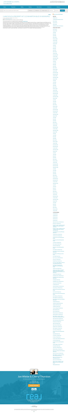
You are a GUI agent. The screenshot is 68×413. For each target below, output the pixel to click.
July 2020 (54, 133)
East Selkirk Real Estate (56, 256)
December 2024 (55, 54)
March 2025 (55, 51)
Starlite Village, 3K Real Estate (57, 344)
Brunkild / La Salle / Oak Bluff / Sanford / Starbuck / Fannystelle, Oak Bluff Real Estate (59, 226)
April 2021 (54, 120)
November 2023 (55, 74)
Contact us (49, 7)
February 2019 (55, 160)
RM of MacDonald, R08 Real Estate (58, 320)
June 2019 (54, 154)
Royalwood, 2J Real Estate (57, 321)
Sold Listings (55, 24)
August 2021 (55, 115)
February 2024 (55, 69)
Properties (13, 7)
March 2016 (55, 207)
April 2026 (54, 35)
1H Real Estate (55, 215)
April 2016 (54, 205)
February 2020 (55, 141)
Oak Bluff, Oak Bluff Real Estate (58, 303)
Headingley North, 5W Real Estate (58, 275)
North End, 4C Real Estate (57, 291)
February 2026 (55, 38)
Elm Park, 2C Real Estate (56, 259)
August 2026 (55, 30)
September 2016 (55, 199)
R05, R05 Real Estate (56, 309)
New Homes (39, 7)
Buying (30, 7)
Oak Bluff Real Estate (56, 301)
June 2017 (54, 186)
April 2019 (54, 157)
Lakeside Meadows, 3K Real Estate (58, 286)
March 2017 (55, 191)
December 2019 (55, 144)
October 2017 (55, 181)
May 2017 (54, 188)
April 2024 (54, 66)
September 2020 (55, 130)
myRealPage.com (34, 406)
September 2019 (55, 149)
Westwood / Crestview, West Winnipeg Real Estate (57, 358)
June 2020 (54, 135)
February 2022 (55, 106)
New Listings (55, 21)
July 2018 (54, 168)
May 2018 (54, 172)
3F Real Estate (55, 220)
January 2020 (55, 143)
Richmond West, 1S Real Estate (58, 314)
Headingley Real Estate (56, 279)
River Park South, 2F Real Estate (58, 318)
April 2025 (54, 50)
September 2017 (55, 183)
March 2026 (55, 37)
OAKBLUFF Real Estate (56, 306)
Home (4, 7)
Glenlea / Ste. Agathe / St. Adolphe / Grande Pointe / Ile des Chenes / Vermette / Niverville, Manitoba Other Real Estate (59, 271)
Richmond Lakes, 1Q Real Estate (58, 312)
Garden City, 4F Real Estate (57, 268)
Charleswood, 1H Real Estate (57, 235)
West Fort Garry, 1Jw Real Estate (58, 353)
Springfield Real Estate (56, 333)
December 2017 (55, 178)
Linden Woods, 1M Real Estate (57, 287)
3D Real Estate (55, 218)
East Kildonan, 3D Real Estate (57, 249)
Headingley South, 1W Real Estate (58, 281)
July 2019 (54, 152)
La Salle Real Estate (56, 284)
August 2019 (55, 151)
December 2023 (55, 72)
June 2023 (54, 82)
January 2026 (55, 40)
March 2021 (55, 122)
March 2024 (55, 67)
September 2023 (55, 77)
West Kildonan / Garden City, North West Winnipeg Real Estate (58, 355)
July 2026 (54, 32)
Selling (22, 7)
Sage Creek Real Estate (56, 323)
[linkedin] (35, 389)
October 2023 (55, 75)
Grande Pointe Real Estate (57, 274)
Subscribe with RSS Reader (58, 14)
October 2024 (55, 56)
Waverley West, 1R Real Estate (58, 349)
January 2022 (55, 107)
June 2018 (54, 170)
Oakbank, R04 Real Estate (57, 304)
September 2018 (55, 167)
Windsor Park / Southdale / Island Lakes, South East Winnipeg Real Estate (58, 362)
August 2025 (55, 43)
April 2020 (54, 138)
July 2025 (54, 45)
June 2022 (54, 101)
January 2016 (55, 210)
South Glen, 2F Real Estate (57, 329)
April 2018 (54, 173)
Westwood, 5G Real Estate (57, 359)
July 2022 (54, 99)
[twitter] (33, 389)
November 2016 (55, 196)
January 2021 (55, 125)
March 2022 (55, 104)
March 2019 (55, 159)
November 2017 (55, 180)
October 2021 (55, 112)
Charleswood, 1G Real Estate (57, 234)
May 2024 (54, 64)
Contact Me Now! (34, 385)
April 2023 (54, 85)
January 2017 (55, 194)
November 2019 (55, 146)
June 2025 (54, 46)
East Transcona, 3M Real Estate (58, 257)
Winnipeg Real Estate (56, 364)
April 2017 (54, 189)
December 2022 (55, 91)
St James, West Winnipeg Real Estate (59, 338)
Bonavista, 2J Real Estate (57, 223)
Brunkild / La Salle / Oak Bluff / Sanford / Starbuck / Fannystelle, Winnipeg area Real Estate (59, 229)
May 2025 (54, 48)
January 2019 (55, 162)
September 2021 (55, 114)
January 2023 (55, 90)
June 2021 (54, 117)
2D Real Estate (55, 217)
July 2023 (54, 80)
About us (58, 7)
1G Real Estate (55, 213)
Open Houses (55, 22)
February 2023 (55, 88)
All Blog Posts (55, 17)
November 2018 (55, 165)
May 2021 (54, 119)
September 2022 (55, 96)
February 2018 (55, 176)
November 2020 (55, 127)
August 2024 (55, 59)
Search (62, 10)
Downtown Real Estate (56, 245)
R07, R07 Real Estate (56, 311)
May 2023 (54, 83)
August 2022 (55, 98)
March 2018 (55, 175)
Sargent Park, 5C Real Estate (57, 326)
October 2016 (55, 197)
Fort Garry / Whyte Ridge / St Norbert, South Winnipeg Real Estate (59, 263)
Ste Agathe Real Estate (56, 345)
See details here (25, 21)
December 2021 (55, 109)
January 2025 (55, 53)
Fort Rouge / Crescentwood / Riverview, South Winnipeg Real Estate (58, 266)
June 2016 (54, 202)
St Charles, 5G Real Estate (57, 335)
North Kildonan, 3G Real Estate (58, 297)
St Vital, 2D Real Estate (56, 340)
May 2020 (54, 136)
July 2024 (54, 61)
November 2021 (55, 111)
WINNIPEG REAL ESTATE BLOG (58, 25)
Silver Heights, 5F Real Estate (57, 328)
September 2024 (55, 58)
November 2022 (55, 93)
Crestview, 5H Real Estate (57, 242)
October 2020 (55, 128)
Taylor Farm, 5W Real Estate (57, 347)
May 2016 (54, 204)
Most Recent (55, 29)
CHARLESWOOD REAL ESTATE (58, 19)
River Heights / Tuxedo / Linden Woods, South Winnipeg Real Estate (58, 316)
